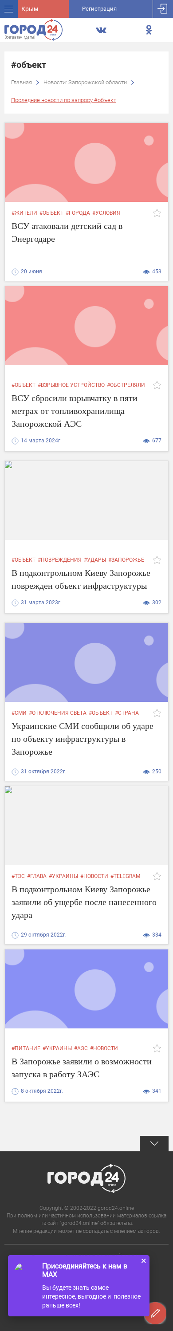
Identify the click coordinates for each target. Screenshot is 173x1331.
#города (78, 213)
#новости (94, 876)
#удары (95, 560)
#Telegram (125, 876)
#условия (106, 213)
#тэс (18, 876)
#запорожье (126, 560)
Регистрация (99, 8)
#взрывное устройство (71, 385)
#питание (26, 1048)
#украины (63, 876)
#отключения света (57, 713)
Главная (21, 82)
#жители (24, 213)
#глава (37, 876)
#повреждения (60, 560)
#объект (51, 213)
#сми (19, 713)
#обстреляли (126, 385)
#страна (127, 713)
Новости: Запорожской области (85, 82)
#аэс (81, 1048)
